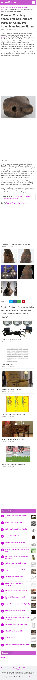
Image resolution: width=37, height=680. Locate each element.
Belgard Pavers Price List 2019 (14, 631)
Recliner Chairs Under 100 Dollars (12, 389)
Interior (3, 29)
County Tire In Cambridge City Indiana (13, 464)
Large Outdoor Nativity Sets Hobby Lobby (17, 604)
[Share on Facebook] (15, 301)
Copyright (15, 668)
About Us (29, 668)
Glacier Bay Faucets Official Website (16, 529)
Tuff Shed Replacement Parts (14, 577)
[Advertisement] (18, 76)
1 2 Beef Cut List (10, 638)
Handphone (19, 196)
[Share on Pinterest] (23, 301)
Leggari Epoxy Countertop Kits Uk (15, 570)
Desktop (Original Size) (11, 198)
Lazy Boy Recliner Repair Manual (15, 543)
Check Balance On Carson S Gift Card (13, 414)
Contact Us (9, 668)
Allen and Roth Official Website (14, 536)
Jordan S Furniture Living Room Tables (13, 439)
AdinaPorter (8, 2)
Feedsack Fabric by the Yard (13, 522)
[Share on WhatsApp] (19, 301)
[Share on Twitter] (11, 301)
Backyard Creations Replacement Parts (17, 644)
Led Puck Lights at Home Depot (11, 340)
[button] (33, 2)
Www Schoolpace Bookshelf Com (15, 610)
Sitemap (3, 668)
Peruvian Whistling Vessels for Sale (16, 203)
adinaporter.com (29, 677)
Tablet (28, 196)
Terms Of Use (22, 668)
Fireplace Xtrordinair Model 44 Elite (16, 590)
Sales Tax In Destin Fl (8, 365)
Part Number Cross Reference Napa (16, 624)
